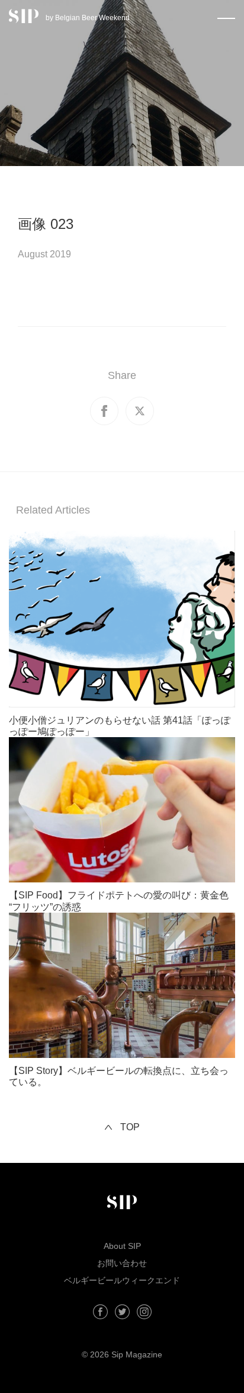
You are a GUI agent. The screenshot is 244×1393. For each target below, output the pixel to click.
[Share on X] (140, 411)
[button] (226, 16)
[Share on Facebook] (104, 411)
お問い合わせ (122, 1263)
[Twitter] (122, 1311)
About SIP (122, 1246)
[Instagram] (144, 1311)
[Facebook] (100, 1311)
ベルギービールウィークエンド (122, 1280)
